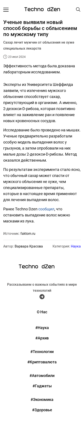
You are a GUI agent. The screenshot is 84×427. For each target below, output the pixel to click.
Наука (76, 246)
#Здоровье (42, 410)
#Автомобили (42, 375)
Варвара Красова (29, 246)
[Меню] (6, 9)
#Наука (42, 327)
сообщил (46, 209)
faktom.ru (27, 234)
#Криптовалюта (42, 362)
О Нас (42, 312)
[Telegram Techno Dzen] (42, 297)
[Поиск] (78, 9)
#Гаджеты (42, 386)
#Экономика (42, 399)
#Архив (42, 338)
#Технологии (42, 351)
